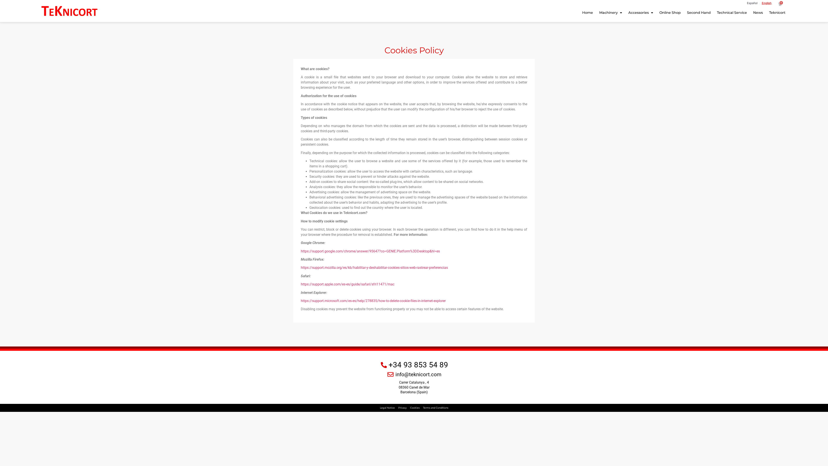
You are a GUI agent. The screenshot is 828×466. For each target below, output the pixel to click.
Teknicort (777, 13)
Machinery (608, 13)
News (758, 13)
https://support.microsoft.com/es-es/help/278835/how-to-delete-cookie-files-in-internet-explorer (373, 301)
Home (587, 13)
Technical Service (732, 13)
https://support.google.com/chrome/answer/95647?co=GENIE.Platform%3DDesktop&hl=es (370, 251)
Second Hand (699, 13)
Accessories (638, 13)
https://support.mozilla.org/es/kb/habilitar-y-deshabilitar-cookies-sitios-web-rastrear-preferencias (374, 268)
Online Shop (670, 13)
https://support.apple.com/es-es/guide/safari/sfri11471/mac (347, 284)
